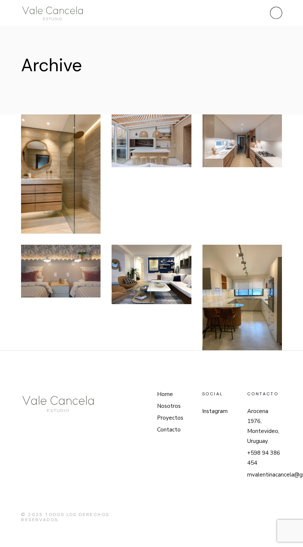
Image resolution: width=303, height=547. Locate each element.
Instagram (215, 411)
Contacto (169, 429)
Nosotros (169, 406)
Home (165, 394)
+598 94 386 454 (263, 458)
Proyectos (170, 418)
